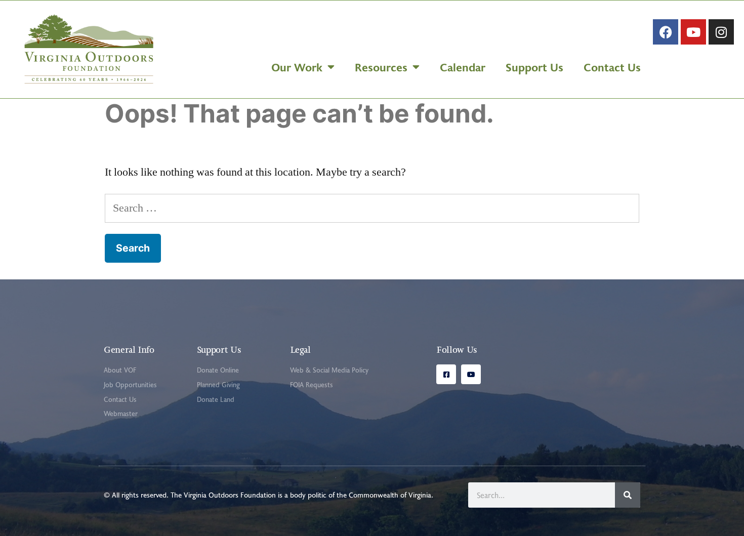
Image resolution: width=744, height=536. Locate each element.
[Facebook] (665, 32)
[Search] (627, 495)
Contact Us (612, 66)
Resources (381, 66)
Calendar (462, 66)
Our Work (296, 66)
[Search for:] (372, 208)
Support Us (534, 66)
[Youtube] (693, 32)
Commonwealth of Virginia (390, 495)
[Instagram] (721, 32)
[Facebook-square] (446, 374)
